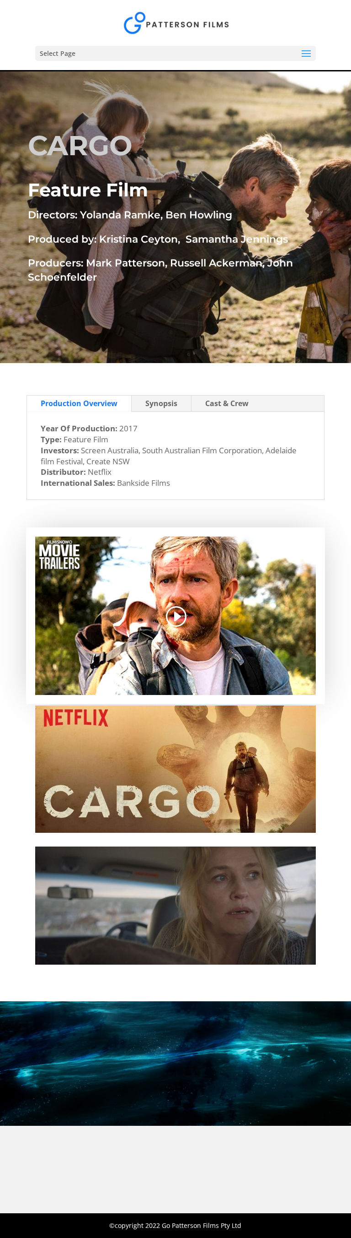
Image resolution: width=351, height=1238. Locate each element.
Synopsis (161, 403)
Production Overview (79, 403)
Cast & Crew (227, 403)
